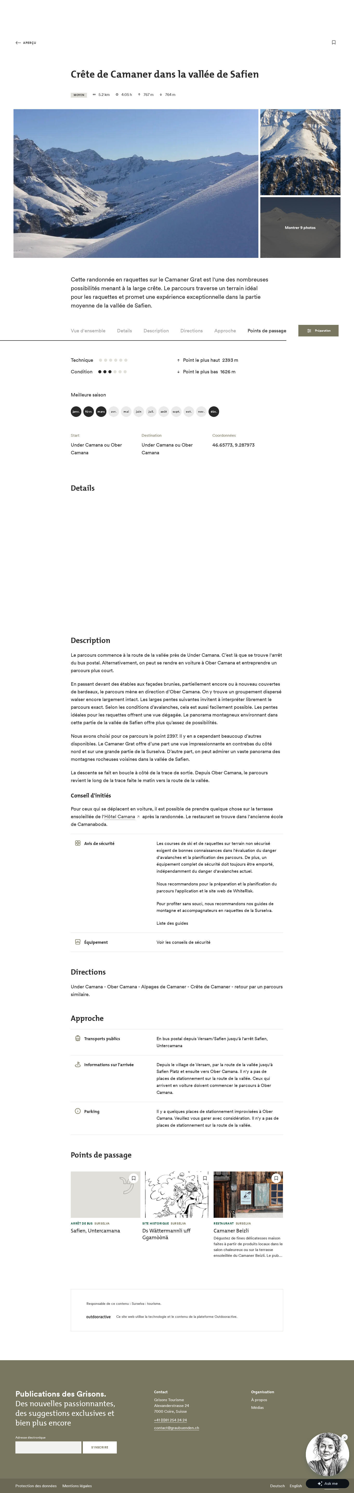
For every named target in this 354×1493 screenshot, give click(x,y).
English (296, 1485)
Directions (191, 331)
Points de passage (267, 331)
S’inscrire (99, 1447)
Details (124, 331)
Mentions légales (77, 1485)
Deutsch (277, 1485)
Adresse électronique (30, 1437)
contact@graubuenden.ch (176, 1427)
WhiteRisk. (243, 891)
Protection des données (36, 1485)
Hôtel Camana (119, 816)
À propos (259, 1399)
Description (156, 331)
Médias (257, 1407)
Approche (225, 331)
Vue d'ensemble (88, 331)
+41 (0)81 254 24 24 (170, 1420)
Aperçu (29, 43)
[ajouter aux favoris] (334, 42)
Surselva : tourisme (146, 1303)
